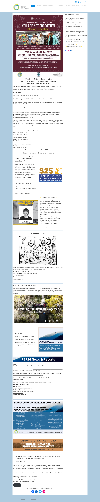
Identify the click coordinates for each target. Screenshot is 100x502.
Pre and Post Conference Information (22, 388)
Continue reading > (18, 279)
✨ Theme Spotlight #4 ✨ (71, 44)
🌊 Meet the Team (69, 28)
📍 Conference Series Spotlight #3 (73, 39)
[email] (76, 2)
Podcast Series (17, 386)
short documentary (23, 291)
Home (33, 5)
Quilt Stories (16, 145)
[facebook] (85, 2)
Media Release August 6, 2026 (20, 132)
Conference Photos (18, 393)
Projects (39, 5)
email (46, 149)
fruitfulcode (23, 499)
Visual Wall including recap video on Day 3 (23, 391)
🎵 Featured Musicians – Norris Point (73, 26)
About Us (68, 5)
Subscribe (17, 485)
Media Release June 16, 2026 (20, 134)
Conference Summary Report (20, 389)
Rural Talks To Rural (48, 5)
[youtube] (78, 2)
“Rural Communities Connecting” (43, 382)
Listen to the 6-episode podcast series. (24, 336)
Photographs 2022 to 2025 (19, 147)
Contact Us (83, 5)
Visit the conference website (23, 193)
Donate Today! (75, 5)
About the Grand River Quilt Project (22, 144)
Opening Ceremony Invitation (20, 139)
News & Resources (59, 5)
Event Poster (16, 140)
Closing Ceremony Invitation (20, 137)
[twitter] (83, 2)
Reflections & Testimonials (19, 394)
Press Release (16, 365)
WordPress (33, 499)
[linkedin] (80, 2)
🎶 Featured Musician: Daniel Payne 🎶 (74, 41)
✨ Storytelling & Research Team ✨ (73, 46)
